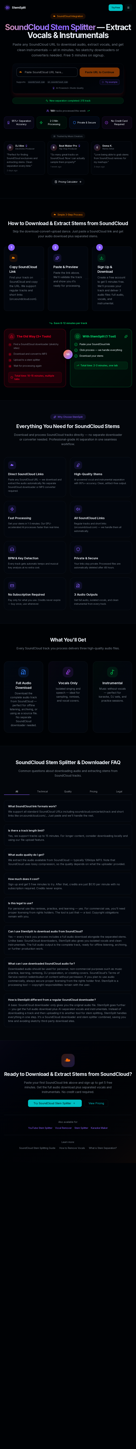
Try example (111, 82)
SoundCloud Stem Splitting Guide (37, 1137)
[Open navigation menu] (128, 7)
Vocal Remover (63, 1117)
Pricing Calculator (68, 171)
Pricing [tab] (93, 781)
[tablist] (68, 781)
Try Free (115, 7)
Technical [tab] (42, 781)
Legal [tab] (119, 781)
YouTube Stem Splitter (40, 1117)
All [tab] (17, 781)
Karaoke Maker (99, 1117)
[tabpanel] (68, 903)
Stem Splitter (81, 1117)
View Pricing (96, 1093)
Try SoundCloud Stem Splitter (52, 1093)
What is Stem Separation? (103, 1137)
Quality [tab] (68, 781)
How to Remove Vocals (72, 1137)
